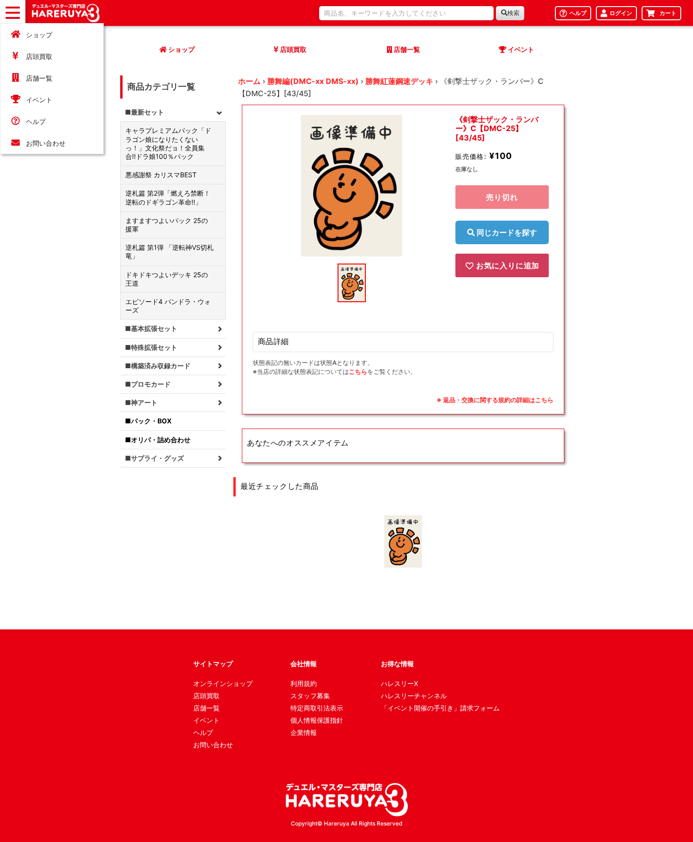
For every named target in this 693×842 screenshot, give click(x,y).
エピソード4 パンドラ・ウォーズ (168, 305)
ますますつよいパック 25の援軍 (166, 224)
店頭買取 (39, 56)
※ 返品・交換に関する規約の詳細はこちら (495, 400)
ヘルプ (36, 121)
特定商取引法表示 (316, 708)
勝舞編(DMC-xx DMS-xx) (313, 81)
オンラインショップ (223, 683)
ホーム (249, 81)
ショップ (39, 35)
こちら (358, 371)
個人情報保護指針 (316, 720)
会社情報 (303, 664)
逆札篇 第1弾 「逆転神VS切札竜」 (169, 251)
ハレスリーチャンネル (414, 696)
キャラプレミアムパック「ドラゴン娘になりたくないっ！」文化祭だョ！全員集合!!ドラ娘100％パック (168, 143)
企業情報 (303, 732)
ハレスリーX (399, 683)
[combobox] (406, 13)
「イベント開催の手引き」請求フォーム (440, 708)
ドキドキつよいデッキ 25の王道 (166, 279)
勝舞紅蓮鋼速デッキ (399, 81)
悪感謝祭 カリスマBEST (161, 175)
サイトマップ (213, 664)
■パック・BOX (148, 421)
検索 (513, 13)
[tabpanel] (352, 185)
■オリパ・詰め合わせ (157, 440)
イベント (39, 100)
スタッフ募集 (310, 696)
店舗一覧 (39, 78)
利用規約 (303, 683)
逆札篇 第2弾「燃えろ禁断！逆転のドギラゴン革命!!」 (167, 197)
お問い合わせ (46, 143)
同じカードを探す (506, 232)
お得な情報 (397, 664)
